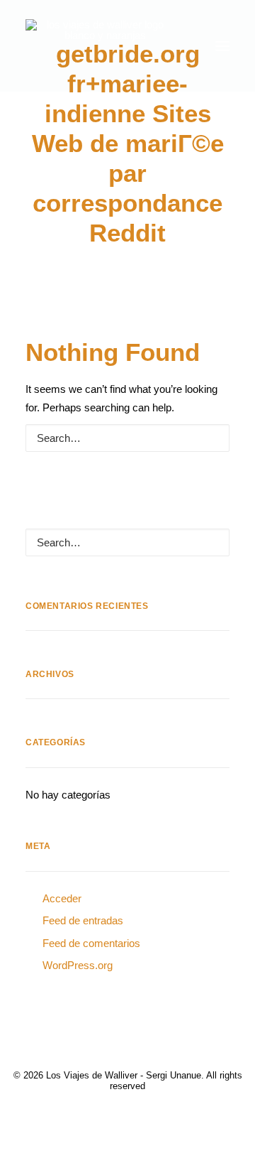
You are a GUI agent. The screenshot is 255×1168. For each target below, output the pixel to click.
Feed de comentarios (91, 943)
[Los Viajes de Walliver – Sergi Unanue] (100, 45)
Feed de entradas (82, 920)
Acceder (61, 898)
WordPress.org (77, 965)
